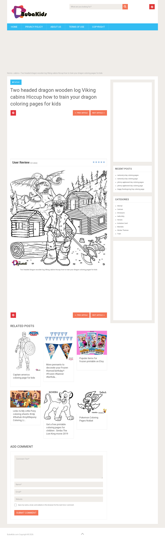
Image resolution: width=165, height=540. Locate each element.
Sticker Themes (123, 230)
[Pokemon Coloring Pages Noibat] (92, 402)
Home (14, 26)
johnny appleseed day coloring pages (130, 182)
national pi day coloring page (127, 179)
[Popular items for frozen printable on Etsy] (92, 343)
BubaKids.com (13, 534)
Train (119, 234)
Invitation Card (122, 223)
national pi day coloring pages (128, 175)
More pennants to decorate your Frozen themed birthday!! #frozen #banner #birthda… (57, 370)
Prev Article (82, 113)
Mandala (120, 227)
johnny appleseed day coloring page (130, 186)
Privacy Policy (34, 26)
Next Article (97, 113)
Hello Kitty (120, 216)
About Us (56, 26)
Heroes (119, 220)
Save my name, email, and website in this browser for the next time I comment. (46, 505)
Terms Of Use (76, 26)
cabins (16, 73)
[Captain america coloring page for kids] (25, 351)
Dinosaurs (121, 213)
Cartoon (17, 82)
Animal (119, 206)
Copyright (98, 26)
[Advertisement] (82, 52)
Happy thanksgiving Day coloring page (130, 189)
